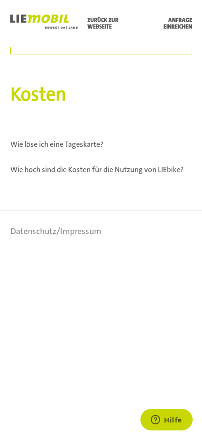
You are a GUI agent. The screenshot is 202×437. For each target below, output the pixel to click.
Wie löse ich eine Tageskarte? (56, 144)
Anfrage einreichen (177, 23)
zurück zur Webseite (102, 23)
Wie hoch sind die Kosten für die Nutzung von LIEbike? (97, 169)
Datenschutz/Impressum (55, 231)
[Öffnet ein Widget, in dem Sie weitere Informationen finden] (166, 420)
